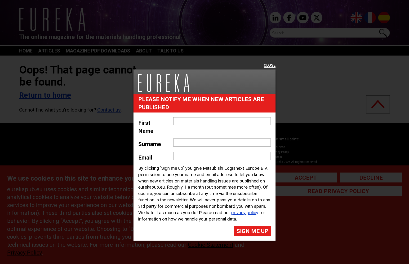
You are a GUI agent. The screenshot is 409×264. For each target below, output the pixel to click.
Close (270, 66)
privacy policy (244, 212)
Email (145, 157)
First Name (145, 127)
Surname (149, 144)
